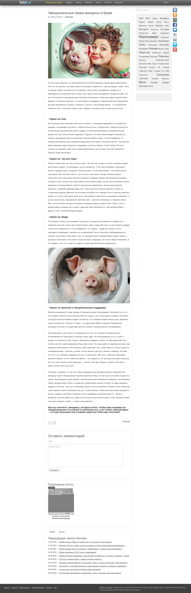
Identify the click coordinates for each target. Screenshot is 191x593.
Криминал (154, 41)
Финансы (165, 79)
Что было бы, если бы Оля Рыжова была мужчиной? (80, 569)
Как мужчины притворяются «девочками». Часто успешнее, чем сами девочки (90, 573)
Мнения (153, 48)
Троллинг (155, 79)
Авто (148, 18)
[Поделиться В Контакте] (175, 10)
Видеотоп (119, 3)
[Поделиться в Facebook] (175, 25)
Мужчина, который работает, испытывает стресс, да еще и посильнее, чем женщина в (93, 563)
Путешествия (145, 64)
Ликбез (142, 44)
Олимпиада (156, 53)
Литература (153, 45)
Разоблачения (163, 64)
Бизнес (142, 22)
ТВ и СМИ (165, 71)
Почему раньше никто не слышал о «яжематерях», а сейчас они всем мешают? (90, 549)
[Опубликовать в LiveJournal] (175, 35)
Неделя (69, 3)
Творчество (143, 75)
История (165, 29)
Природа (142, 60)
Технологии (162, 74)
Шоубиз (154, 82)
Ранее (52, 532)
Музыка (161, 49)
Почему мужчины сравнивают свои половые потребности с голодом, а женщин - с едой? (94, 556)
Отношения (144, 56)
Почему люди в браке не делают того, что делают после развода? (85, 542)
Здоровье (159, 25)
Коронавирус (149, 37)
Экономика (144, 86)
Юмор (151, 86)
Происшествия (162, 60)
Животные (143, 26)
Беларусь (164, 18)
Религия (152, 67)
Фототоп (108, 3)
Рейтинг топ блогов (105, 587)
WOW (141, 18)
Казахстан (143, 33)
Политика (163, 56)
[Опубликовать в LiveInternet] (175, 40)
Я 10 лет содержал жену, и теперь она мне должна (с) (80, 559)
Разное (154, 64)
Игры (167, 26)
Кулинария (163, 41)
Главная (6, 587)
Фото (142, 82)
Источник (126, 421)
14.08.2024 (69, 17)
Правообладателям (38, 587)
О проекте (14, 587)
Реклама (143, 67)
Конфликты (165, 33)
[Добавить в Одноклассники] (175, 15)
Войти (166, 3)
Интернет (144, 29)
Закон (151, 25)
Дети (159, 22)
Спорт (150, 71)
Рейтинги (88, 3)
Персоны (153, 56)
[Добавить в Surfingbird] (175, 44)
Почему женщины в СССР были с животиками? (77, 552)
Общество (144, 52)
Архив (98, 3)
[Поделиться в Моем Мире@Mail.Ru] (175, 20)
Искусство (154, 30)
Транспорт (143, 78)
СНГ (159, 67)
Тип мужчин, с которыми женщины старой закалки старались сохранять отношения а (92, 566)
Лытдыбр (164, 44)
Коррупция (165, 37)
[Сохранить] (50, 423)
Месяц (78, 3)
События (143, 71)
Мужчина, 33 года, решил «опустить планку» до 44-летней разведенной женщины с (92, 546)
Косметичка (144, 41)
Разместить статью (54, 3)
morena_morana (55, 17)
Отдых (166, 52)
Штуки (165, 82)
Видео (151, 22)
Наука (166, 49)
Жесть (166, 22)
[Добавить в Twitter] (175, 30)
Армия (155, 18)
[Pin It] (175, 49)
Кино (154, 33)
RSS (55, 587)
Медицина (143, 49)
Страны (157, 71)
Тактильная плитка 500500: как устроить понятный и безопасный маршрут (61, 503)
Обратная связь (24, 587)
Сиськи (166, 67)
